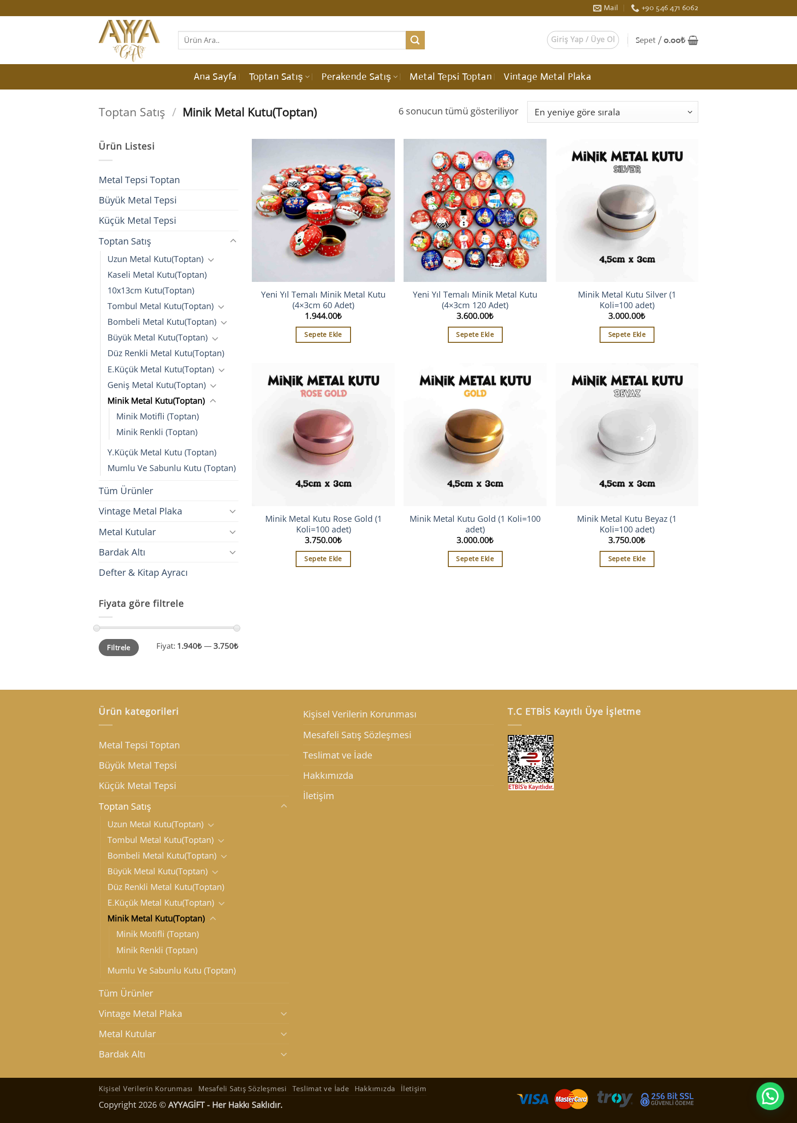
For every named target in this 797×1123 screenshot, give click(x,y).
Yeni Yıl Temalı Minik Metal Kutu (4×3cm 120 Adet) (475, 300)
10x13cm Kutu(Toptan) (150, 290)
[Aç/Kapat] (232, 241)
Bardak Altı (122, 552)
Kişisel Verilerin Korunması (359, 714)
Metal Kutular (127, 532)
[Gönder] (415, 40)
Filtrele (119, 647)
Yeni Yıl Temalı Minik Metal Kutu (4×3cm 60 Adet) (323, 300)
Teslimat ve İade (337, 755)
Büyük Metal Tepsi (138, 200)
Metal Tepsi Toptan (451, 77)
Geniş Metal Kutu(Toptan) (156, 384)
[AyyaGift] (131, 40)
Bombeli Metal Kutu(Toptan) (161, 321)
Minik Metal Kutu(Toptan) (156, 400)
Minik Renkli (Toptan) (156, 431)
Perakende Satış (356, 77)
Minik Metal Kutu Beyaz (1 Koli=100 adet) (627, 524)
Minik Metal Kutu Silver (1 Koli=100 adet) (627, 300)
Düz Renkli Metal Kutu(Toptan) (165, 352)
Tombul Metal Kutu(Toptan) (160, 305)
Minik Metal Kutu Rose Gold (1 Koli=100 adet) (323, 524)
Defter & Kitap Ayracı (143, 572)
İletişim (318, 795)
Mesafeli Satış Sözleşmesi (357, 735)
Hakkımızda (328, 775)
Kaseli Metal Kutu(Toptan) (157, 274)
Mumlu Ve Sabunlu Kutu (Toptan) (171, 467)
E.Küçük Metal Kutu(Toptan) (160, 369)
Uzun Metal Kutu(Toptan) (155, 258)
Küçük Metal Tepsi (137, 220)
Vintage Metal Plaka (547, 77)
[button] (583, 40)
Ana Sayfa (215, 77)
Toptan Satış (276, 77)
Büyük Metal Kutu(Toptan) (157, 337)
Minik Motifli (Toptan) (157, 416)
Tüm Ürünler (126, 490)
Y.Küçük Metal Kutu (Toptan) (161, 452)
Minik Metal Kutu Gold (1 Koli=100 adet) (475, 524)
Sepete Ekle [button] (323, 334)
